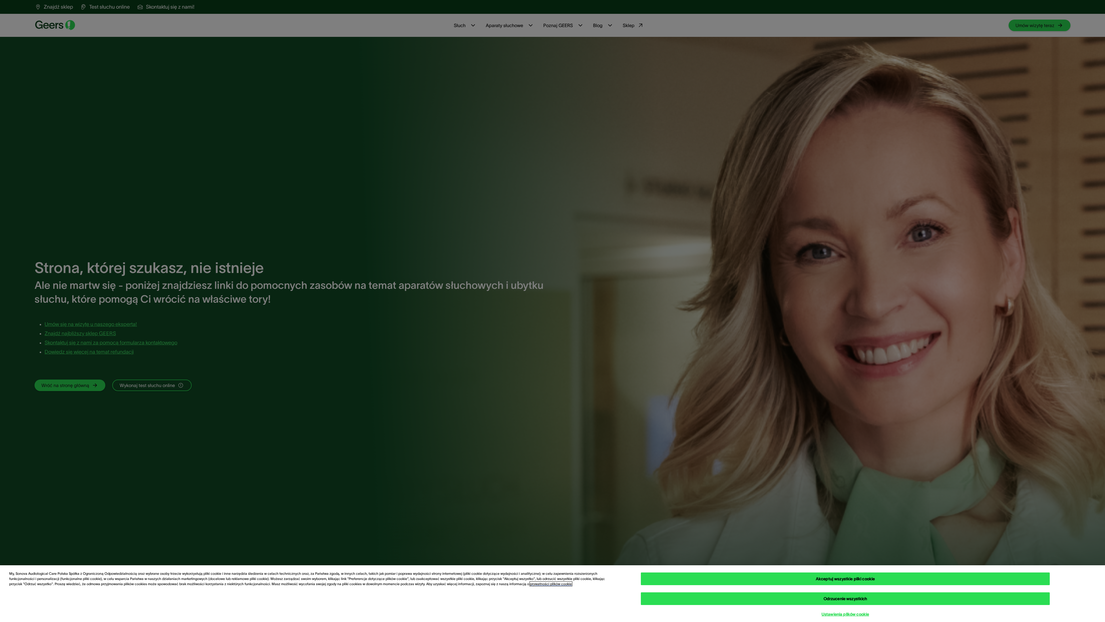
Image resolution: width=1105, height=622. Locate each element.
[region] (552, 593)
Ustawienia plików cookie (845, 614)
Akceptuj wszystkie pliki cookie (845, 579)
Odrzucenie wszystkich (845, 598)
